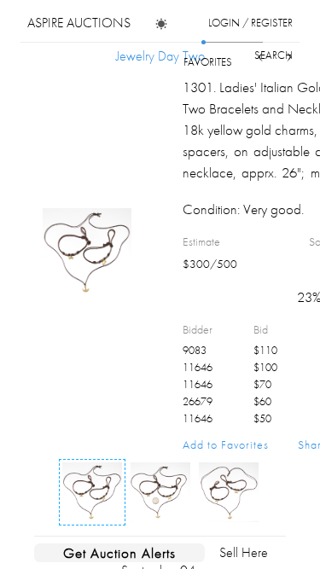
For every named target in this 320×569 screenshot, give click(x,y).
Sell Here (243, 552)
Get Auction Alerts (119, 552)
